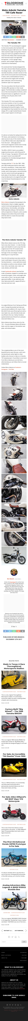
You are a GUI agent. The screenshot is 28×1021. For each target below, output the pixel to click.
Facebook (18, 367)
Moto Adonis (5, 202)
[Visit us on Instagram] (16, 937)
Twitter (24, 955)
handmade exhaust (10, 271)
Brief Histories (6, 955)
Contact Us (14, 1011)
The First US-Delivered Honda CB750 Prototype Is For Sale (14, 844)
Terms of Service (18, 1010)
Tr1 (12, 163)
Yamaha (23, 15)
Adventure (6, 912)
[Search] (24, 941)
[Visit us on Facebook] (9, 937)
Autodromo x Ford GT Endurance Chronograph (21, 930)
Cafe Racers (6, 15)
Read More (4, 703)
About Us (4, 957)
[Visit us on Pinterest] (15, 1005)
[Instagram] (12, 626)
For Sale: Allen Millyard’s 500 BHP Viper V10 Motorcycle (14, 799)
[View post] (14, 680)
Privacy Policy (8, 1010)
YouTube (11, 369)
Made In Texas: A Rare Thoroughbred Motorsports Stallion (14, 666)
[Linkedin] (14, 626)
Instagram (4, 369)
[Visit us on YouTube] (10, 1005)
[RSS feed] (2, 3)
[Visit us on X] (12, 937)
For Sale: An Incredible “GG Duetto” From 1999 (14, 755)
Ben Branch (11, 39)
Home (3, 952)
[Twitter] (16, 626)
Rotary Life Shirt (8, 930)
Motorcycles (15, 15)
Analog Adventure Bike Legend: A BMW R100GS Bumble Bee (14, 887)
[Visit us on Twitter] (12, 1005)
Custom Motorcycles (9, 691)
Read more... (22, 988)
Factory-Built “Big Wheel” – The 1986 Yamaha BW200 (14, 711)
